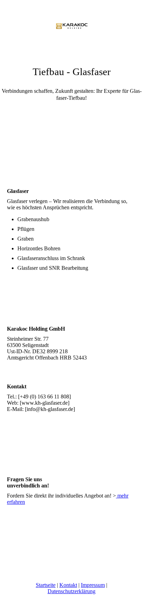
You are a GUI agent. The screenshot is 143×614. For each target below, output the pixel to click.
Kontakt (68, 585)
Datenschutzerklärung (71, 591)
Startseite (46, 585)
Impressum (93, 585)
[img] (71, 26)
